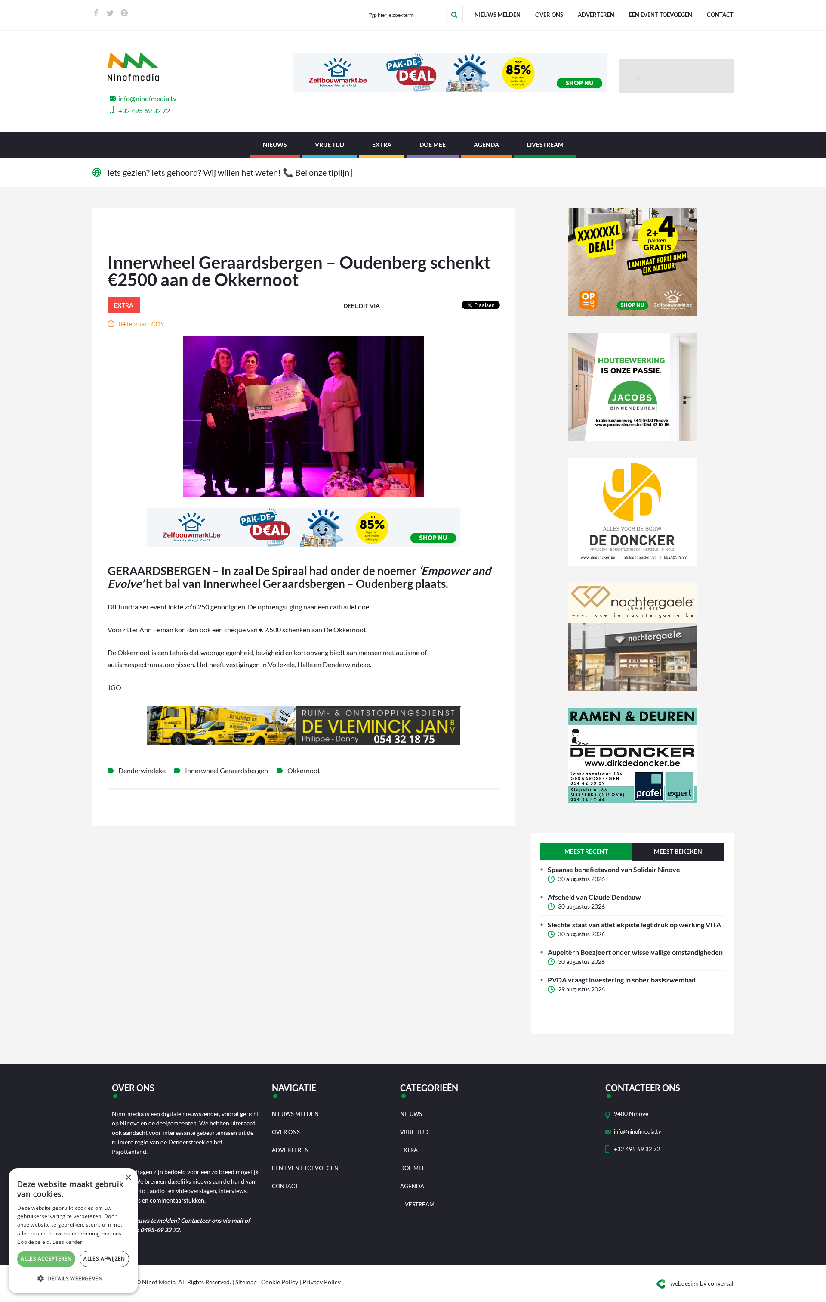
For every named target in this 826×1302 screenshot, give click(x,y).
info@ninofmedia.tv (147, 98)
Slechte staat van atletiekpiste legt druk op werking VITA (634, 924)
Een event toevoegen (660, 14)
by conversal (702, 1283)
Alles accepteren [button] (46, 1258)
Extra (381, 144)
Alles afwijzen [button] (104, 1258)
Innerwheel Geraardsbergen (226, 770)
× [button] (128, 1178)
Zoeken (454, 14)
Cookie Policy (279, 1282)
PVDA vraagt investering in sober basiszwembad (622, 980)
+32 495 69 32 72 (144, 110)
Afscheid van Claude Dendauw (594, 897)
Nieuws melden (498, 14)
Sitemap (246, 1282)
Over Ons (549, 14)
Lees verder (67, 1242)
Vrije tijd (329, 144)
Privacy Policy (321, 1282)
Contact (720, 14)
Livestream (545, 144)
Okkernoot (303, 770)
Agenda (486, 144)
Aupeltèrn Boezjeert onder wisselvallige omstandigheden (635, 952)
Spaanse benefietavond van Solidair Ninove (614, 869)
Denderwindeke (142, 770)
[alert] (73, 1230)
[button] (73, 1279)
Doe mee (432, 144)
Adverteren (596, 14)
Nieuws (275, 144)
